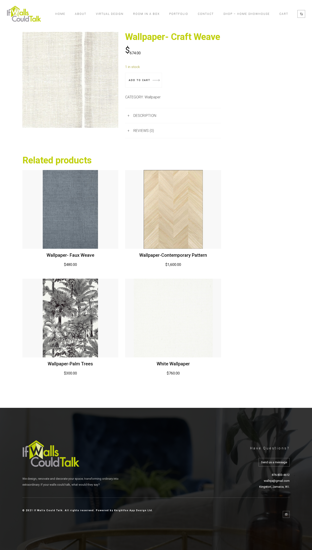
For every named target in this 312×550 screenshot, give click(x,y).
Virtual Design (110, 14)
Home (60, 14)
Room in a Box (146, 14)
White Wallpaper (173, 364)
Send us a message (274, 462)
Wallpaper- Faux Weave (70, 255)
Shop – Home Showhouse (246, 14)
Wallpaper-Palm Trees (70, 364)
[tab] (173, 115)
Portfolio (178, 14)
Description (144, 115)
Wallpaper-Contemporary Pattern (173, 255)
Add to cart (139, 80)
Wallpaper (153, 97)
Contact (206, 14)
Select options (70, 209)
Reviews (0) (143, 130)
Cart (283, 14)
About (80, 14)
